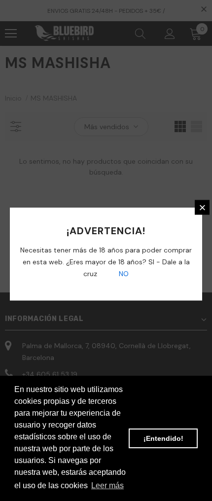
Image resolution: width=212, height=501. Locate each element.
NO (123, 273)
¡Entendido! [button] (163, 438)
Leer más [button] (107, 485)
